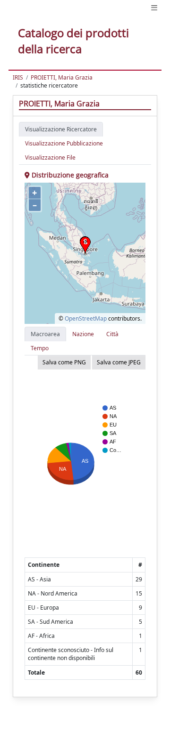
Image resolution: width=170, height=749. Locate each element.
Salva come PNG (64, 362)
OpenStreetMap (86, 318)
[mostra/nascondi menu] (154, 7)
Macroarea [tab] (45, 334)
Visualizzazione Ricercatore (61, 129)
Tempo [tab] (40, 348)
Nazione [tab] (83, 334)
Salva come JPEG (119, 362)
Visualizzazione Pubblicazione (64, 143)
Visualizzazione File (50, 157)
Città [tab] (112, 334)
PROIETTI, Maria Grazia (62, 77)
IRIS (18, 77)
